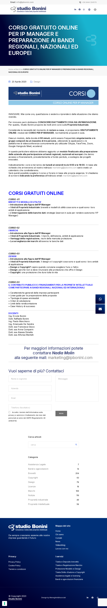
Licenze (32, 486)
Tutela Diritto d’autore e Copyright (70, 572)
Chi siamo (59, 534)
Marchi (18, 69)
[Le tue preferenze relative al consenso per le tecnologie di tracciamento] (4, 603)
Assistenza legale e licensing (67, 576)
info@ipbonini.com (25, 2)
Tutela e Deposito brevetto (67, 562)
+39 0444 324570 (89, 2)
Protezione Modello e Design (68, 569)
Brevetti (32, 473)
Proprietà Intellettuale (38, 504)
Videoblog (60, 545)
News (57, 541)
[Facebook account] (91, 598)
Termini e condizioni (17, 569)
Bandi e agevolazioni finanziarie (69, 579)
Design (37, 81)
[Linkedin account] (86, 598)
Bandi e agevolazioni (38, 469)
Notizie (31, 495)
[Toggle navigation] (95, 10)
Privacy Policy (14, 562)
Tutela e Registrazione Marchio (68, 565)
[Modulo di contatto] (100, 309)
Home (10, 69)
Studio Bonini (15, 598)
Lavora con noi (61, 548)
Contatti (58, 538)
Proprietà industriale (38, 500)
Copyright (33, 477)
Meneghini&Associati (58, 598)
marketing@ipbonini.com (64, 167)
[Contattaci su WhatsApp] (100, 299)
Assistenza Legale (37, 464)
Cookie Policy (14, 565)
